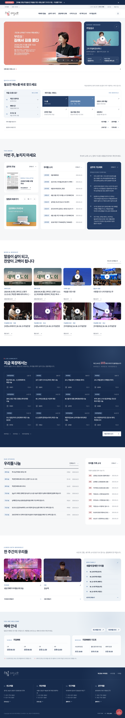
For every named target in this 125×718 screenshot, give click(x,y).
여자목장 (15, 434)
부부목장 (6, 434)
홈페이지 (69, 701)
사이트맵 (112, 673)
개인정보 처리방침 (102, 673)
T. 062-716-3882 (100, 695)
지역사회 (115, 127)
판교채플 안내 (98, 630)
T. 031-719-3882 (9, 695)
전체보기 (32, 166)
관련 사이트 (16, 7)
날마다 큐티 (52, 14)
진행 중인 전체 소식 (62, 69)
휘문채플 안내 (113, 630)
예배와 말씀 (42, 14)
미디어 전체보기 (114, 261)
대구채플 (105, 122)
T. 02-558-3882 (42, 695)
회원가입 (116, 7)
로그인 (109, 7)
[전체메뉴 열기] (118, 13)
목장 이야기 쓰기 (111, 434)
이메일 (119, 673)
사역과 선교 (73, 14)
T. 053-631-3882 (71, 695)
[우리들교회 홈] (11, 13)
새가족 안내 (83, 14)
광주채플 (115, 122)
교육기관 (105, 127)
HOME (7, 7)
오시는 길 (7, 701)
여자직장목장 (25, 434)
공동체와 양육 (62, 14)
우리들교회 (92, 14)
